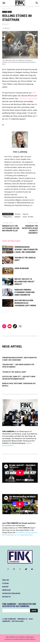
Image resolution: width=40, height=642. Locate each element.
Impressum (6, 590)
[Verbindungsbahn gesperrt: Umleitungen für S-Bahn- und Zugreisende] (7, 249)
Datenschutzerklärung (11, 593)
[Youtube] (32, 569)
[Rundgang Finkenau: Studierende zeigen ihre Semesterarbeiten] (7, 292)
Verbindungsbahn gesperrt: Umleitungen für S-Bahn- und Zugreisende (26, 249)
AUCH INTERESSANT (11, 241)
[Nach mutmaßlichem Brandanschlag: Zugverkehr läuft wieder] (7, 303)
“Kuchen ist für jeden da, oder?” (14, 372)
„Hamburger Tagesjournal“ (27, 98)
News (9, 12)
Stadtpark (17, 217)
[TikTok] (20, 569)
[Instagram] (14, 569)
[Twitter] (26, 569)
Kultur (9, 8)
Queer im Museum (21, 268)
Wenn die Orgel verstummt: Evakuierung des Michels (19, 385)
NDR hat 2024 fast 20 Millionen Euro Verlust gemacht (24, 281)
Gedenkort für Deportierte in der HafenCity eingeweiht (30, 229)
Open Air (25, 214)
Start (3, 8)
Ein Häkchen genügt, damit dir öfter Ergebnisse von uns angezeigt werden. (19, 533)
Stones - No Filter (28, 217)
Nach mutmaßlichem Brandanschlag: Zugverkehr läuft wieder (25, 303)
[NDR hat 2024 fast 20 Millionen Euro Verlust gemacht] (7, 281)
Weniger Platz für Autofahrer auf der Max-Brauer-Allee (10, 228)
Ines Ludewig (20, 151)
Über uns (5, 580)
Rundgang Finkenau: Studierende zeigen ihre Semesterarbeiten (24, 292)
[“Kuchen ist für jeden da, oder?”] (7, 260)
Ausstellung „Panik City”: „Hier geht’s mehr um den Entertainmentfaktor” (18, 378)
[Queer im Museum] (7, 271)
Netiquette (6, 597)
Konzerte (17, 214)
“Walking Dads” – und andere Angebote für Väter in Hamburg (18, 366)
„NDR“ (34, 92)
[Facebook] (8, 569)
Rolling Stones (7, 217)
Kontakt (5, 587)
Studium (5, 583)
